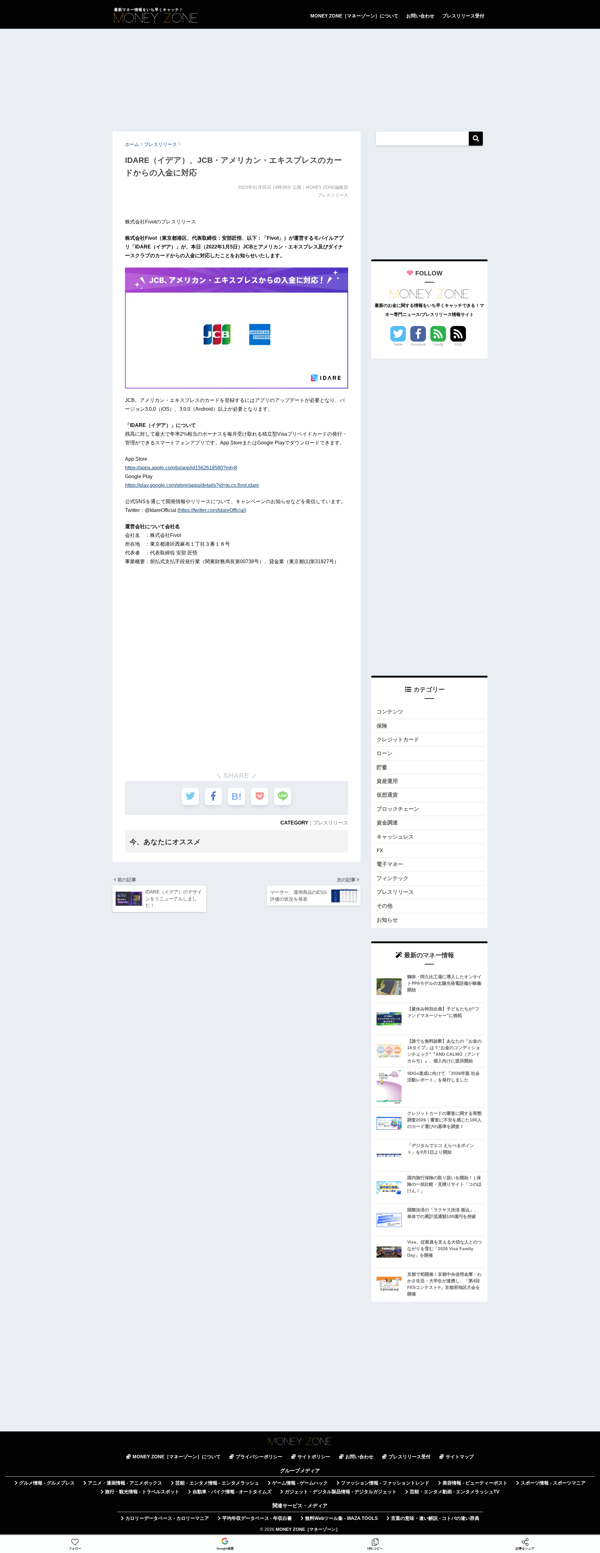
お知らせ (387, 920)
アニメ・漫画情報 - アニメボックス (125, 1482)
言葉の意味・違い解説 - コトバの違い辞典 (435, 1518)
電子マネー (390, 864)
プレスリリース (330, 822)
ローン (384, 753)
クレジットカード (398, 740)
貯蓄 (382, 767)
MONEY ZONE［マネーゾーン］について (354, 15)
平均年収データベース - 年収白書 (257, 1518)
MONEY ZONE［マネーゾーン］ (308, 1529)
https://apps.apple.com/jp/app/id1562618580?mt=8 (181, 467)
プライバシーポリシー (259, 1456)
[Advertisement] (300, 77)
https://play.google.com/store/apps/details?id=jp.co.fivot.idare (192, 485)
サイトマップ (460, 1456)
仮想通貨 (387, 795)
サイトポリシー (314, 1456)
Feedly (438, 344)
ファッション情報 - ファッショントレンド (385, 1482)
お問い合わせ (420, 15)
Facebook (418, 344)
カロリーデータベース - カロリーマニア (167, 1518)
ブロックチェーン (398, 809)
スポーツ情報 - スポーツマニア (553, 1482)
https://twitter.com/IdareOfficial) (212, 510)
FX (380, 851)
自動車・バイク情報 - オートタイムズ (232, 1491)
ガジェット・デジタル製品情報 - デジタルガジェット (341, 1491)
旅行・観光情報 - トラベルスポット (142, 1491)
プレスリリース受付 (463, 15)
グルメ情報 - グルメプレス (47, 1482)
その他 (384, 906)
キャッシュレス (395, 837)
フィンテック (392, 878)
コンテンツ (390, 712)
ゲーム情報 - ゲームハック (300, 1482)
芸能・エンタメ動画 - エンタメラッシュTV (454, 1491)
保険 (382, 726)
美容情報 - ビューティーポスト (475, 1482)
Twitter (398, 344)
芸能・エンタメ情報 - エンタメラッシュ (217, 1482)
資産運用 (387, 781)
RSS (458, 344)
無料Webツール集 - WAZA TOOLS (341, 1518)
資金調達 (387, 823)
